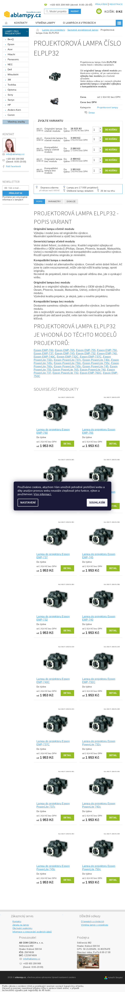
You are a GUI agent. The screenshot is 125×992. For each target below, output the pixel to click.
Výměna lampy (45, 22)
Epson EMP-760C (91, 373)
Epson (11, 44)
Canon (11, 115)
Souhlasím (97, 502)
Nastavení (27, 502)
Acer (10, 49)
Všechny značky (16, 121)
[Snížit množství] (100, 131)
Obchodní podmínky (22, 928)
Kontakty (21, 22)
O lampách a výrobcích (79, 22)
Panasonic (13, 59)
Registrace (116, 4)
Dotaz (92, 112)
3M (9, 79)
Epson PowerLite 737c (67, 360)
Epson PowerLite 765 (65, 369)
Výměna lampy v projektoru (94, 925)
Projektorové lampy (107, 107)
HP (9, 105)
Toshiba (12, 84)
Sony (10, 94)
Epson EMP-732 (86, 353)
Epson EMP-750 (107, 350)
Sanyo (11, 99)
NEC (10, 64)
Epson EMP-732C (67, 356)
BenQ (11, 39)
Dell (10, 69)
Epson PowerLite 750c (67, 363)
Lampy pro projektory (13, 32)
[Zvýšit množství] (100, 128)
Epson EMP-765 (65, 350)
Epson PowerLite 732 (65, 373)
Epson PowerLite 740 (93, 369)
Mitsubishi (13, 74)
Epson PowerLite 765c (67, 366)
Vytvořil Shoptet (115, 977)
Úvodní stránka (6, 23)
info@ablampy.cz (15, 154)
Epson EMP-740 (107, 353)
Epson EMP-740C (44, 356)
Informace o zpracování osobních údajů (32, 932)
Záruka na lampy (21, 925)
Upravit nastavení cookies (64, 977)
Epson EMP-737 (43, 353)
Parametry (54, 201)
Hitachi (11, 54)
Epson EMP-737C (91, 356)
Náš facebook (13, 166)
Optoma (12, 89)
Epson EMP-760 (43, 350)
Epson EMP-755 (86, 350)
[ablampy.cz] (22, 12)
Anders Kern (14, 110)
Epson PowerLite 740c (96, 360)
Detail (67, 443)
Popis (39, 201)
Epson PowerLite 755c (96, 363)
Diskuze (71, 201)
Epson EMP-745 (65, 353)
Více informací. (42, 494)
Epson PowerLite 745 (95, 366)
